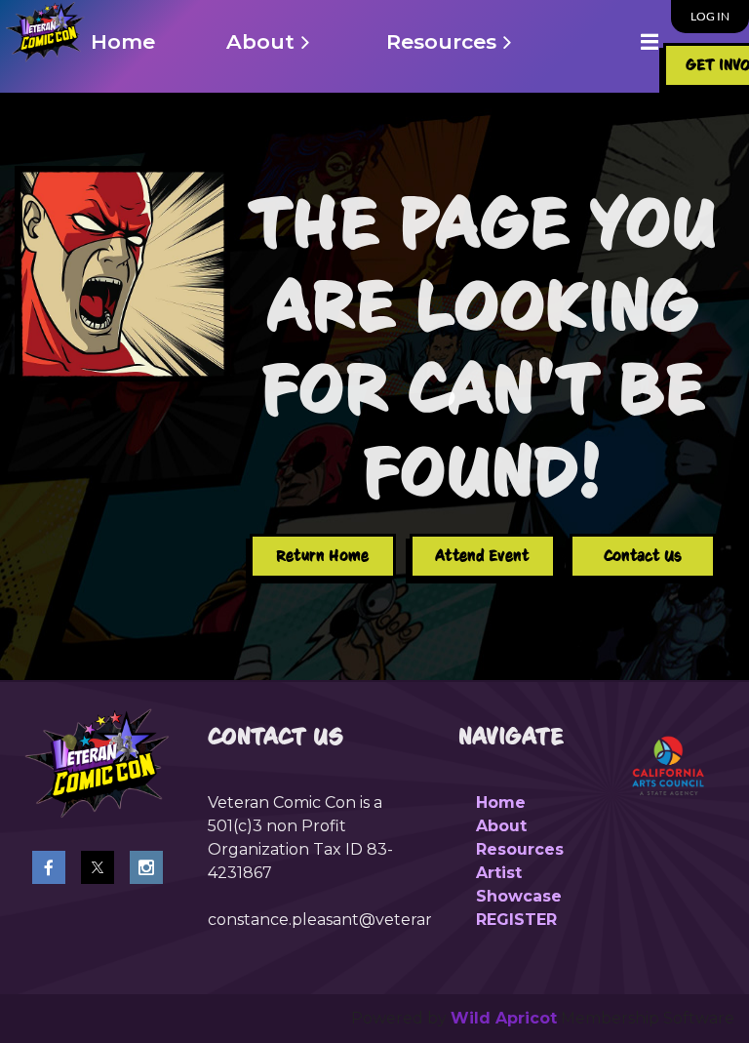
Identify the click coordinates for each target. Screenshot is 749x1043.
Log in (709, 16)
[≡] (629, 41)
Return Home (322, 555)
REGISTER (516, 919)
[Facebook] (48, 867)
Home (501, 802)
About (501, 826)
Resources (520, 849)
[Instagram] (146, 867)
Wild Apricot (504, 1018)
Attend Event (482, 555)
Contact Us (643, 555)
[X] (97, 867)
